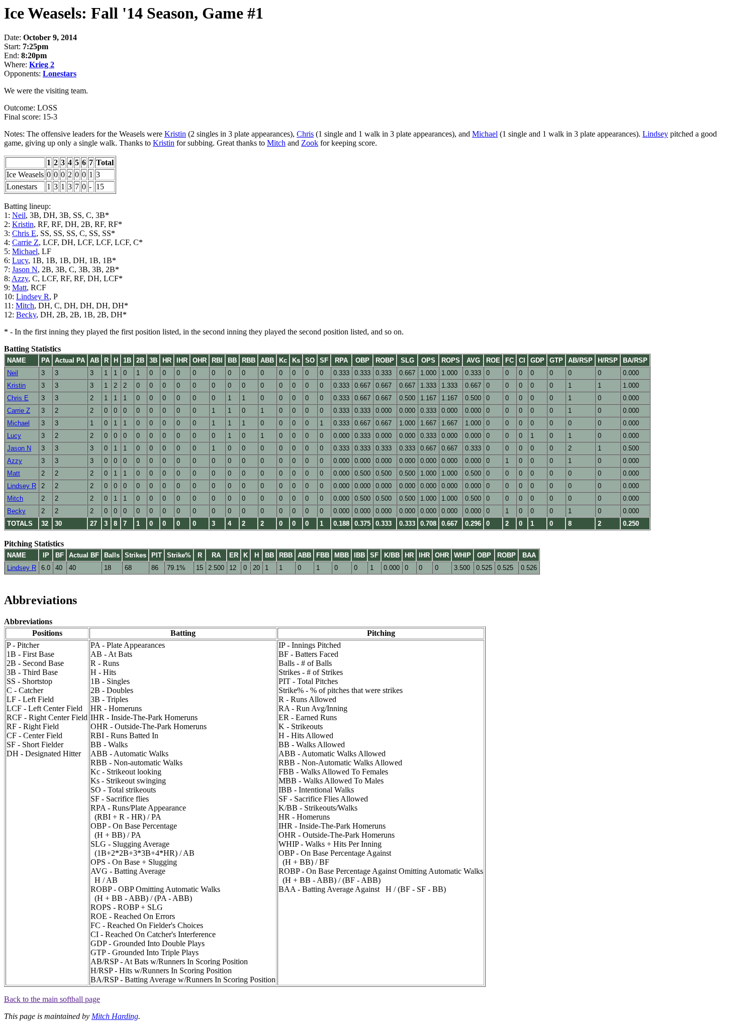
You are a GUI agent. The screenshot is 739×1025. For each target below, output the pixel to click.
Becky (26, 314)
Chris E (24, 233)
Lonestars (59, 73)
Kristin (175, 134)
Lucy (20, 260)
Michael (485, 134)
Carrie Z (25, 242)
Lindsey (655, 134)
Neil (19, 215)
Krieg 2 (41, 64)
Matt (19, 287)
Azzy (20, 278)
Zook (309, 143)
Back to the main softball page (52, 999)
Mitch (276, 143)
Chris (305, 134)
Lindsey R (32, 296)
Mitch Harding (114, 1016)
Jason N (25, 269)
